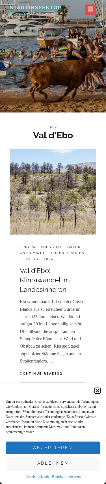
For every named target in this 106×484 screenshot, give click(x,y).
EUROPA (28, 247)
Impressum (73, 476)
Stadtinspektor (36, 7)
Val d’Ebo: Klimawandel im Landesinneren (45, 280)
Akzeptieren (53, 447)
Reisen (57, 253)
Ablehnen (53, 463)
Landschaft (51, 247)
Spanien (76, 253)
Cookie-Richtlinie (37, 476)
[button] (97, 390)
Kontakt (57, 476)
